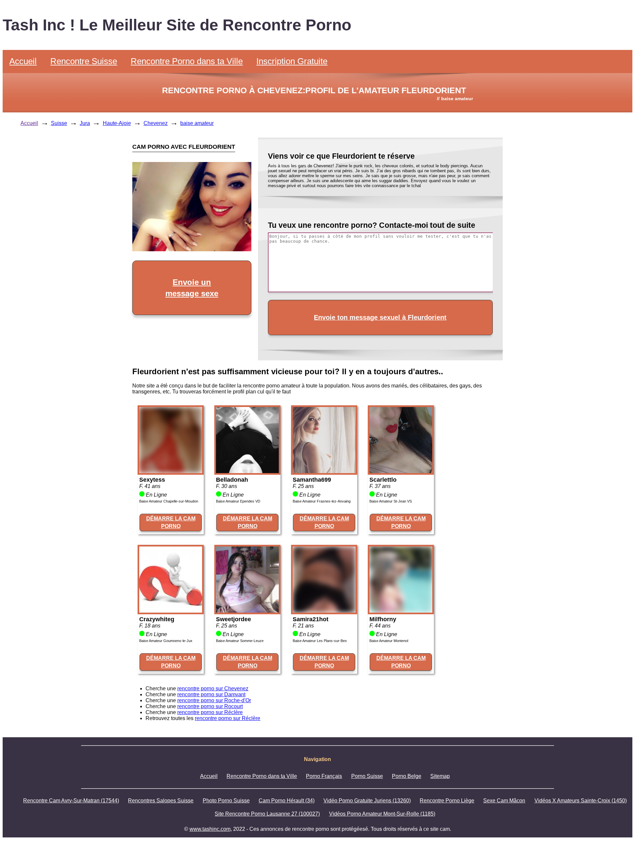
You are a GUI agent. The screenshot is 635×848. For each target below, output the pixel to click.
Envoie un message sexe (191, 288)
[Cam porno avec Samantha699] (324, 471)
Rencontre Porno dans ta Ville (187, 61)
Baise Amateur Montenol (388, 641)
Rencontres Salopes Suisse (160, 800)
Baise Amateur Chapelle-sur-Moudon (168, 501)
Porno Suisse (367, 776)
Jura (85, 123)
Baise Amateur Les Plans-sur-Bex (320, 641)
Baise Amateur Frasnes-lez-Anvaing (322, 501)
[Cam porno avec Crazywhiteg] (170, 611)
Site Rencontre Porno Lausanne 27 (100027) (267, 814)
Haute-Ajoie (117, 123)
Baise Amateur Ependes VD (238, 501)
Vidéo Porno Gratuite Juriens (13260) (367, 800)
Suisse (59, 123)
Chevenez (156, 123)
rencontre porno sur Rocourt (210, 706)
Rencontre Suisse (83, 61)
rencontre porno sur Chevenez (212, 688)
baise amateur (197, 123)
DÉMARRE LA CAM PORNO (170, 522)
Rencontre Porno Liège (447, 800)
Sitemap (440, 776)
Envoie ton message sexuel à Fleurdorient (380, 317)
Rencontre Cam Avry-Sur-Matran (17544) (71, 800)
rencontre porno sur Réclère (210, 712)
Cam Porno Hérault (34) (287, 800)
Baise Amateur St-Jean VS (390, 501)
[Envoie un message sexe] (191, 249)
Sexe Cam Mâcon (504, 800)
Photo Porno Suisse (226, 800)
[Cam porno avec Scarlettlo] (400, 471)
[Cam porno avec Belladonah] (247, 471)
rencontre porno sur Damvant (211, 694)
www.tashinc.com (210, 829)
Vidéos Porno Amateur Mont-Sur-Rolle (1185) (382, 814)
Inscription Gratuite (291, 61)
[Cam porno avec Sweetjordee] (247, 611)
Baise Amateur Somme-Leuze (240, 641)
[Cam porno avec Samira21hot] (324, 611)
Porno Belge (406, 776)
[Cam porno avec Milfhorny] (400, 611)
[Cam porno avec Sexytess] (170, 471)
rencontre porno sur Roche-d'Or (214, 700)
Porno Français (324, 776)
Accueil (23, 61)
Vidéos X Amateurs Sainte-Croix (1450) (580, 800)
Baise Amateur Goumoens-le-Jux (165, 641)
